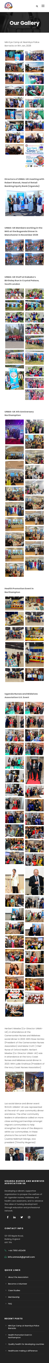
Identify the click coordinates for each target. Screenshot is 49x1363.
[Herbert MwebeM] (34, 1082)
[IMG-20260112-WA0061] (14, 137)
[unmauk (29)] (34, 916)
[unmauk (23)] (34, 860)
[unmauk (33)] (34, 943)
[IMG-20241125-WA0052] (14, 539)
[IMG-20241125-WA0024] (34, 442)
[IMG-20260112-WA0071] (34, 79)
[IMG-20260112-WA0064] (34, 102)
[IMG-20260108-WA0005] (34, 155)
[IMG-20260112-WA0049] (34, 114)
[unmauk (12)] (14, 790)
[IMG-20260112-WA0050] (14, 126)
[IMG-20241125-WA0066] (14, 654)
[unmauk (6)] (14, 708)
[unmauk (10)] (14, 762)
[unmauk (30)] (14, 928)
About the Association (18, 1277)
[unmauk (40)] (14, 996)
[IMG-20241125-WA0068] (14, 675)
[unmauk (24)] (14, 879)
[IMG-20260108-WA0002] (34, 245)
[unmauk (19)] (34, 832)
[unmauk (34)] (14, 955)
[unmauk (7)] (34, 708)
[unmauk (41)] (34, 998)
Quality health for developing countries (26, 1344)
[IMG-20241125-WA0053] (34, 548)
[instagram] (29, 1217)
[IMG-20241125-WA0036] (14, 494)
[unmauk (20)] (14, 844)
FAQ (10, 1303)
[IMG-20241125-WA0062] (14, 619)
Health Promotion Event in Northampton (20, 1336)
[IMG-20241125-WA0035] (34, 487)
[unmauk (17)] (34, 819)
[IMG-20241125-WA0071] (34, 674)
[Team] (34, 1154)
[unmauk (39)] (34, 984)
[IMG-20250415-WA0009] (34, 317)
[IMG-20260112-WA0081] (14, 90)
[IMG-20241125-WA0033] (14, 473)
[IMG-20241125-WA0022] (34, 426)
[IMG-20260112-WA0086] (14, 55)
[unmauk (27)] (34, 902)
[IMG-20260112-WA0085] (34, 55)
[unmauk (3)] (34, 722)
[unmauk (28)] (14, 914)
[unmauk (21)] (34, 846)
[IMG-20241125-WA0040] (14, 509)
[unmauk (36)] (14, 969)
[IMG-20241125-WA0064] (14, 634)
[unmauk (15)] (34, 805)
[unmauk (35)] (34, 957)
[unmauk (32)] (14, 941)
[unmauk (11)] (14, 776)
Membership (14, 1297)
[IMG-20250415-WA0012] (34, 342)
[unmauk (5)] (34, 735)
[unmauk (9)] (34, 749)
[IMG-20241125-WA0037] (34, 503)
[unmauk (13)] (34, 791)
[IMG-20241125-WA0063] (34, 619)
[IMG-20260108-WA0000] (34, 259)
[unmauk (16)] (14, 817)
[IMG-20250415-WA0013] (14, 357)
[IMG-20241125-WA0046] (14, 524)
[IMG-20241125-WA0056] (14, 570)
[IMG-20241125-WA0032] (34, 457)
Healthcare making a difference (23, 1350)
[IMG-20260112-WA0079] (14, 102)
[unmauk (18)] (14, 830)
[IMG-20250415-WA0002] (34, 394)
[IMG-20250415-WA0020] (14, 294)
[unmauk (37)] (34, 970)
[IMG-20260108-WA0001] (14, 259)
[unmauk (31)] (34, 930)
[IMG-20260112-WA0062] (34, 137)
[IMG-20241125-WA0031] (14, 452)
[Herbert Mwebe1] (14, 1082)
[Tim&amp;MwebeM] (14, 1154)
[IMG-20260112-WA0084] (14, 67)
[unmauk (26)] (14, 901)
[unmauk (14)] (14, 803)
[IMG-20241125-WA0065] (34, 634)
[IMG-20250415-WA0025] (34, 305)
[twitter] (22, 1217)
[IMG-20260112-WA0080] (34, 90)
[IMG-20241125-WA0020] (14, 432)
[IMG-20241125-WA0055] (34, 563)
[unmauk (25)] (34, 881)
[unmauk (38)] (14, 982)
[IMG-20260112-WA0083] (34, 67)
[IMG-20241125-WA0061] (34, 603)
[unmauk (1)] (34, 770)
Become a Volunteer (17, 1284)
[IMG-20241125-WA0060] (14, 603)
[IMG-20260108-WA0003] (14, 245)
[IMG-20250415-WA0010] (14, 336)
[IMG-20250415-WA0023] (14, 305)
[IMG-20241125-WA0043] (34, 518)
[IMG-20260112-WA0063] (14, 149)
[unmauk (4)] (14, 735)
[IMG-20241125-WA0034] (34, 472)
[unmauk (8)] (14, 749)
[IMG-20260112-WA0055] (34, 126)
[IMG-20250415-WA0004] (34, 371)
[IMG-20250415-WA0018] (14, 317)
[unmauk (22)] (14, 858)
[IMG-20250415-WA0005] (14, 377)
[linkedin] (14, 1217)
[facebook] (7, 1217)
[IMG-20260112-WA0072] (14, 79)
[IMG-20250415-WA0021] (34, 294)
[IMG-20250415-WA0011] (34, 329)
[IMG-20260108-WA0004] (24, 203)
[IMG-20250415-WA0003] (34, 383)
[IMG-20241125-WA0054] (14, 555)
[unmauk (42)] (14, 1010)
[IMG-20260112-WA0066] (14, 114)
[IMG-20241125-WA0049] (34, 533)
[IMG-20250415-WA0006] (34, 358)
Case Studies (14, 1290)
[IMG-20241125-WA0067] (34, 654)
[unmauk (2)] (14, 722)
